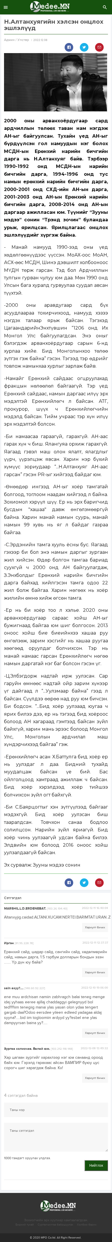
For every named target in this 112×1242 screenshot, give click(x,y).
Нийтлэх (96, 1166)
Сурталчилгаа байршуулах (55, 1224)
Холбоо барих (86, 1224)
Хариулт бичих (95, 927)
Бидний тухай (25, 1224)
